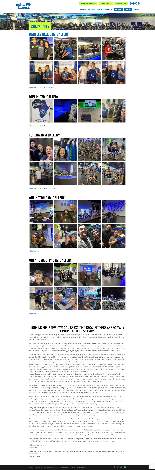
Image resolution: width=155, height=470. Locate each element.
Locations (82, 9)
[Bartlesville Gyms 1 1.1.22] (113, 48)
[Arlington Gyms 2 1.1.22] (113, 236)
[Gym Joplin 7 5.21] (41, 110)
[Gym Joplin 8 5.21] (65, 110)
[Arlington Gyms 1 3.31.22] (113, 211)
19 (46, 87)
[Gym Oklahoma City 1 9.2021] (41, 298)
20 (48, 87)
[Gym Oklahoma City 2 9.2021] (113, 274)
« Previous (33, 87)
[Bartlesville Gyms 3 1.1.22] (65, 48)
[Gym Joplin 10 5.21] (113, 110)
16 (40, 87)
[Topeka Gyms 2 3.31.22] (41, 149)
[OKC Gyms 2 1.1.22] (65, 274)
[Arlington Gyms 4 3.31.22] (41, 211)
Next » (51, 87)
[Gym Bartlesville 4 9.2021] (41, 72)
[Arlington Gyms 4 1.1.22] (65, 236)
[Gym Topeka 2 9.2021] (41, 173)
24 (51, 188)
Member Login (121, 3)
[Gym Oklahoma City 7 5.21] (113, 298)
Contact (135, 9)
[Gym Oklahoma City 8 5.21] (89, 298)
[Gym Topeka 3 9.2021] (113, 149)
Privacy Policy (70, 467)
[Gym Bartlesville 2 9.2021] (89, 72)
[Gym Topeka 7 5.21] (113, 173)
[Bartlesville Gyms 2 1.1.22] (89, 48)
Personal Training (88, 3)
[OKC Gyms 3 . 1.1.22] (41, 274)
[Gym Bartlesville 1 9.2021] (113, 72)
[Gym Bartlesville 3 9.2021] (65, 72)
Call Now (106, 3)
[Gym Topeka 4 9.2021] (89, 149)
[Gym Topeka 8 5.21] (89, 173)
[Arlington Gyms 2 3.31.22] (89, 211)
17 (42, 87)
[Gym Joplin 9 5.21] (89, 110)
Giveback (99, 9)
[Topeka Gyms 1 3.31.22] (65, 149)
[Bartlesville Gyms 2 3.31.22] (41, 48)
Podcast (128, 9)
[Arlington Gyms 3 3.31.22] (65, 211)
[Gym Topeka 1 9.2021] (65, 173)
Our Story (91, 9)
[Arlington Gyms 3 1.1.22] (89, 236)
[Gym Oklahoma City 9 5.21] (65, 298)
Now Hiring (118, 9)
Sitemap (61, 467)
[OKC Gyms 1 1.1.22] (89, 274)
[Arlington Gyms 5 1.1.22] (41, 236)
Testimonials (107, 9)
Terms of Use (81, 467)
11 (40, 251)
